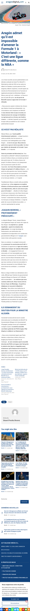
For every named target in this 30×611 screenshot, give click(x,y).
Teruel (10, 402)
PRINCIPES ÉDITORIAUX (9, 574)
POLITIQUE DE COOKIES (9, 571)
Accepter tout (15, 599)
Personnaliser (15, 603)
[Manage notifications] (26, 601)
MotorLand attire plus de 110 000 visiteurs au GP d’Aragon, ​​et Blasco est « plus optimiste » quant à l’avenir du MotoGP (21, 372)
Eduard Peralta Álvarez (10, 69)
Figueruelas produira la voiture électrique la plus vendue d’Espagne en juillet (7, 457)
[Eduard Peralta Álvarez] (15, 415)
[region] (15, 596)
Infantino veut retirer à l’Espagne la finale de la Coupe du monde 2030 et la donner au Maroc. (22, 476)
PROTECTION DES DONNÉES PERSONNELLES (15, 577)
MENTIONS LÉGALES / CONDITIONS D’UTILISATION (11, 566)
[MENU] (2, 2)
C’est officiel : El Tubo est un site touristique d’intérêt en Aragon (22, 457)
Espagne (20, 236)
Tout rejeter (15, 607)
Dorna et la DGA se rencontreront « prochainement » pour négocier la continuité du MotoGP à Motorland (7, 388)
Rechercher (4, 499)
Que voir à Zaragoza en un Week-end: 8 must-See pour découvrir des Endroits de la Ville (7, 436)
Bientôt (2, 448)
